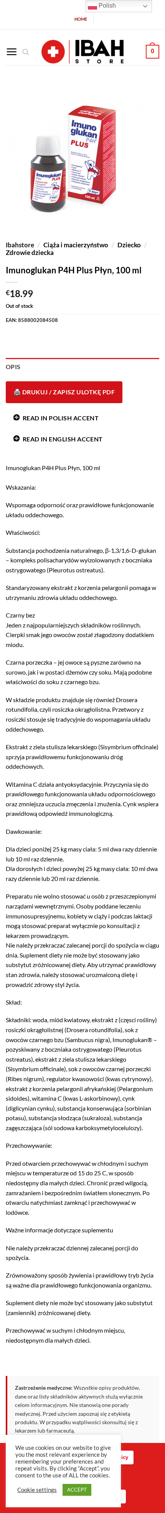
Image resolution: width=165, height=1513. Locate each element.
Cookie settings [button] (37, 1490)
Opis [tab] (13, 366)
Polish (106, 5)
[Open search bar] (26, 52)
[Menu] (11, 51)
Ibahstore (20, 245)
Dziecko (129, 245)
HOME (80, 18)
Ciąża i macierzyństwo (75, 245)
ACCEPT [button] (77, 1490)
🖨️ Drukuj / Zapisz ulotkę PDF (64, 392)
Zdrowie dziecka (30, 252)
